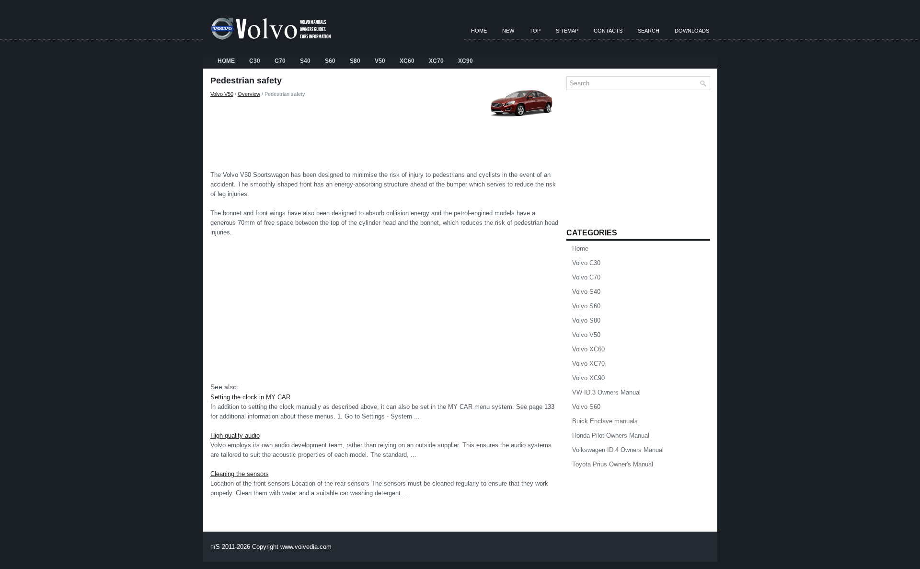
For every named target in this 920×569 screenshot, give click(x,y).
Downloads (692, 31)
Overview (249, 94)
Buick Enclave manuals (605, 421)
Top (534, 31)
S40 (305, 61)
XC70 (436, 61)
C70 (280, 61)
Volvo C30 (586, 263)
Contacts (608, 31)
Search (648, 31)
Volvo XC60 (588, 349)
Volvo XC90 (588, 378)
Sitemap (567, 31)
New (508, 31)
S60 (330, 61)
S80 (355, 61)
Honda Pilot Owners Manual (610, 435)
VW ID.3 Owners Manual (606, 392)
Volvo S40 (586, 291)
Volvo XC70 (588, 363)
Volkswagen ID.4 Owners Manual (618, 449)
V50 (380, 61)
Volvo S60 (586, 306)
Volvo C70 (586, 277)
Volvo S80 (586, 320)
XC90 (465, 61)
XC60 (407, 61)
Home (479, 31)
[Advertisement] (384, 132)
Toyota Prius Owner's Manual (612, 464)
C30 (254, 61)
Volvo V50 (221, 94)
